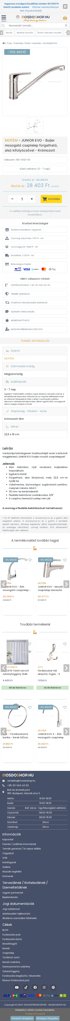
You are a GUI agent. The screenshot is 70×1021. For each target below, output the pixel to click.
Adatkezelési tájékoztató (16, 913)
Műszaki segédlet (12, 871)
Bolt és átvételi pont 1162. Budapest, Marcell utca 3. (23, 791)
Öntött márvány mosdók (49, 32)
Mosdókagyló (9, 943)
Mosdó (6, 948)
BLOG (5, 930)
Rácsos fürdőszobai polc (15, 980)
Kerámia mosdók (25, 32)
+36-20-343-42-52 (18, 785)
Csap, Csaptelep (15, 43)
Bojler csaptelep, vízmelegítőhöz (41, 43)
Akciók (9, 32)
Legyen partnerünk (12, 892)
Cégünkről (8, 853)
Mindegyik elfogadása (47, 1018)
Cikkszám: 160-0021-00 (17, 159)
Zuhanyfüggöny (11, 971)
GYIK (4, 857)
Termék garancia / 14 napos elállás (21, 848)
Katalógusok (9, 862)
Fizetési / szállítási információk (19, 844)
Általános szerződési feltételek (19, 918)
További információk (35, 1014)
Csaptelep (8, 953)
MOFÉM (12, 140)
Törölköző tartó (11, 957)
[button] (35, 230)
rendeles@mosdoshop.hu (21, 780)
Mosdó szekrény (11, 962)
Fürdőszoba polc (11, 934)
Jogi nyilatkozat (11, 909)
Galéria (6, 867)
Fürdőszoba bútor (12, 939)
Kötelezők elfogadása (22, 1018)
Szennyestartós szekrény (16, 966)
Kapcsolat (8, 839)
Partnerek (7, 876)
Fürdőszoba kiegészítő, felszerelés (21, 975)
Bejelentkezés (10, 897)
